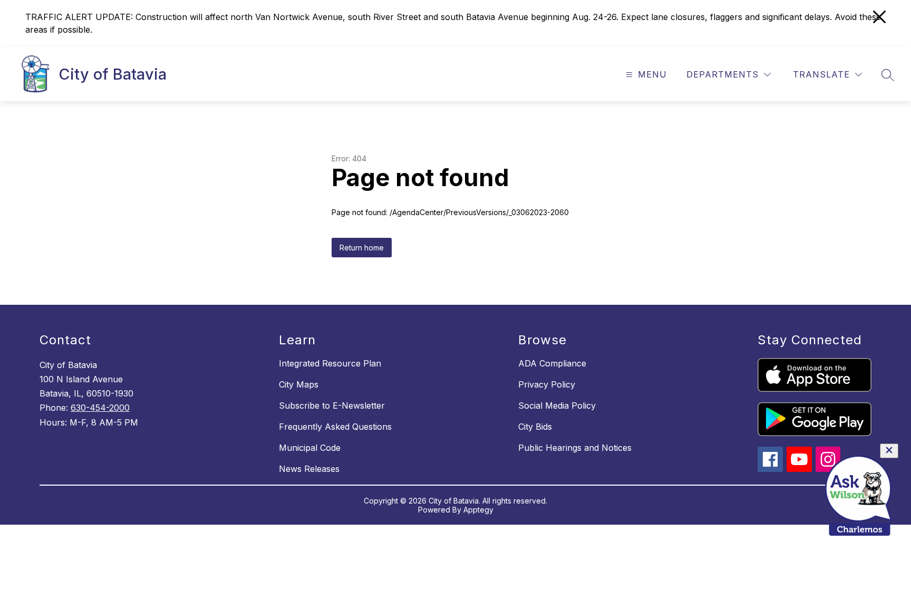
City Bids (535, 426)
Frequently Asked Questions (335, 426)
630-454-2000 (100, 407)
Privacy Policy (546, 384)
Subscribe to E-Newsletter (332, 405)
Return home (362, 247)
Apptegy (478, 509)
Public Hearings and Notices (575, 447)
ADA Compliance (552, 363)
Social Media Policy (557, 405)
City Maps (298, 384)
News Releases (309, 469)
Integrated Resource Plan (330, 363)
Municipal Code (310, 447)
